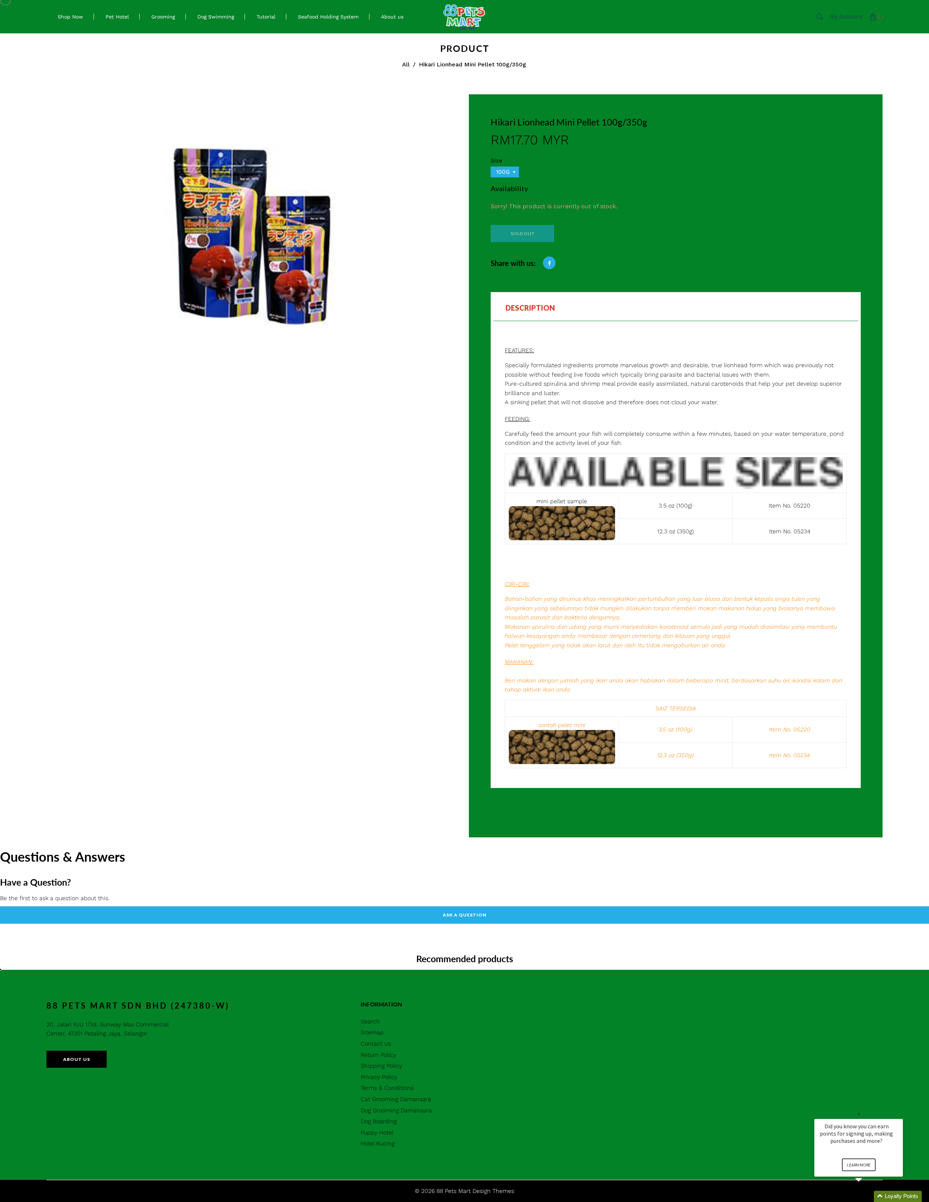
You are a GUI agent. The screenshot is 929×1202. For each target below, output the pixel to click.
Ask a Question (465, 915)
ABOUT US (76, 1059)
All (406, 64)
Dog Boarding (379, 1121)
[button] (867, 1196)
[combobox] (505, 172)
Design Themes (493, 1190)
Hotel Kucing (377, 1143)
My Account (846, 16)
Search (370, 1021)
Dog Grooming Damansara (396, 1110)
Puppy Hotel (377, 1132)
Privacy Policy (379, 1077)
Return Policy (378, 1054)
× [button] (858, 1114)
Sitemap (372, 1032)
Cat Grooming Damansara (396, 1099)
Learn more (859, 1165)
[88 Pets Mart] (464, 16)
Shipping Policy (381, 1065)
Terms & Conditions (387, 1087)
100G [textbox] (503, 171)
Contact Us (376, 1043)
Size (496, 160)
